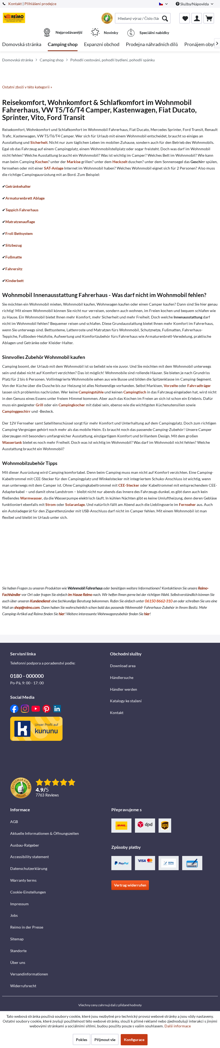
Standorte (18, 950)
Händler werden (123, 689)
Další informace (177, 1026)
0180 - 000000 (27, 676)
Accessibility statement (29, 856)
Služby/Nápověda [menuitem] (194, 4)
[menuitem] (143, 18)
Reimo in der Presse (26, 927)
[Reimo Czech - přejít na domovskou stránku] (14, 18)
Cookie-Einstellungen (28, 892)
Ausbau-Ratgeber (24, 845)
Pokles (81, 1039)
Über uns (17, 962)
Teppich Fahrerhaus (21, 210)
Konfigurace (134, 1039)
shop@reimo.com (27, 607)
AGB (14, 821)
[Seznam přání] (184, 18)
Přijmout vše (104, 1039)
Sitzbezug (13, 245)
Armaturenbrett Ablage (25, 198)
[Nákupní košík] (208, 18)
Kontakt (15, 3)
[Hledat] (165, 18)
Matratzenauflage (20, 221)
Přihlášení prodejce (40, 3)
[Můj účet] (196, 18)
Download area (122, 665)
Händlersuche (121, 677)
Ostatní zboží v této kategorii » (27, 87)
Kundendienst (40, 601)
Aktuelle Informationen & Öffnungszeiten (44, 833)
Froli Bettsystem (19, 233)
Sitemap (17, 939)
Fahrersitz (14, 268)
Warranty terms (23, 880)
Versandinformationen (29, 974)
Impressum (19, 903)
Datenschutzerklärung (28, 868)
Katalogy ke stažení (126, 700)
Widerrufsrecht (23, 985)
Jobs (14, 915)
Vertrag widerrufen (130, 885)
